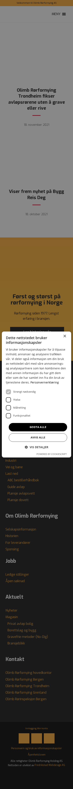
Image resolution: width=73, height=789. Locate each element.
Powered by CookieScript (51, 454)
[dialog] (36, 394)
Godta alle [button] (38, 427)
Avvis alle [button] (38, 437)
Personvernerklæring (44, 382)
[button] (36, 447)
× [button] (64, 336)
